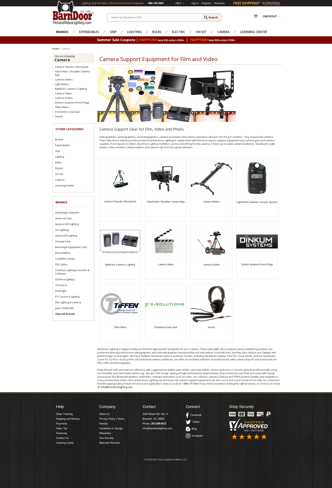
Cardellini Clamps (65, 258)
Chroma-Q (61, 285)
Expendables (89, 32)
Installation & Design (110, 428)
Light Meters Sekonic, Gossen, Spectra (257, 202)
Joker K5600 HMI (64, 308)
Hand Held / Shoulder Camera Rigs (72, 73)
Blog (193, 428)
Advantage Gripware (67, 212)
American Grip (63, 218)
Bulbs (156, 32)
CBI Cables (61, 264)
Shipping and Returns (68, 418)
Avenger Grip (63, 241)
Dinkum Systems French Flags (72, 102)
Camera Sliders (64, 79)
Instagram (196, 435)
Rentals (103, 423)
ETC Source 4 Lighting (67, 296)
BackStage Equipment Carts (71, 247)
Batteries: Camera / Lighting (71, 88)
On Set (201, 32)
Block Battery (62, 253)
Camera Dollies (64, 98)
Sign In (195, 3)
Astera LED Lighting (66, 235)
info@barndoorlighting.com (117, 387)
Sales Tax (61, 428)
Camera (223, 32)
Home (55, 48)
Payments (61, 423)
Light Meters (62, 84)
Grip (113, 32)
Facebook (195, 415)
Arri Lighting (62, 230)
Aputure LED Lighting (67, 224)
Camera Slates (63, 93)
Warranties (105, 433)
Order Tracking (64, 414)
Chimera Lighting (64, 279)
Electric (178, 32)
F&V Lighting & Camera (68, 302)
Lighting (134, 32)
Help (178, 3)
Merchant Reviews (109, 442)
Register (207, 3)
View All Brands (64, 314)
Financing (61, 433)
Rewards (219, 3)
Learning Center (253, 32)
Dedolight (60, 291)
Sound (59, 116)
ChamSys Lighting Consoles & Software (72, 271)
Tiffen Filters (62, 107)
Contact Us (62, 438)
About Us (104, 414)
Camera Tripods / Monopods (71, 67)
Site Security (106, 438)
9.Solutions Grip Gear (67, 111)
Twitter (195, 421)
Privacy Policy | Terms (111, 418)
